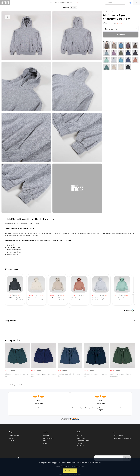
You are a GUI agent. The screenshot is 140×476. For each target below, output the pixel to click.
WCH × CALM (80, 445)
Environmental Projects (83, 440)
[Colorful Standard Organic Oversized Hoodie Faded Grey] (114, 60)
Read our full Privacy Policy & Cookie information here (70, 466)
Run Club (79, 443)
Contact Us (46, 436)
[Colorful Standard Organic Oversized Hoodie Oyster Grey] (114, 67)
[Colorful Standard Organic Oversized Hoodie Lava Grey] (135, 53)
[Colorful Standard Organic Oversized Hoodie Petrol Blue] (128, 53)
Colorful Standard (108, 12)
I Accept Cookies (70, 470)
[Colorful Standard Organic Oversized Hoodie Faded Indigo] (121, 45)
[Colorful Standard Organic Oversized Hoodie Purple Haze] (114, 53)
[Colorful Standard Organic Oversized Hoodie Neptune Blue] (128, 60)
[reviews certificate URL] (70, 419)
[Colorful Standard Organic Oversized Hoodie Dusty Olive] (121, 53)
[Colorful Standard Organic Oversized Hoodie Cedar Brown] (135, 45)
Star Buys (11, 438)
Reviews (45, 443)
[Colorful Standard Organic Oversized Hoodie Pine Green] (106, 67)
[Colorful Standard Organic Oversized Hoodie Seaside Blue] (121, 60)
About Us (79, 436)
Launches (11, 440)
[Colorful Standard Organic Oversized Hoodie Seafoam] (106, 60)
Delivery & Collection (48, 438)
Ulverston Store (81, 438)
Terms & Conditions (118, 436)
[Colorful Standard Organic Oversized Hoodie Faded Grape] (128, 45)
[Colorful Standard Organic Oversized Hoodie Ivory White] (121, 67)
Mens (57, 2)
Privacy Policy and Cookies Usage (122, 438)
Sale (76, 2)
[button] (133, 293)
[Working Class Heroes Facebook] (12, 458)
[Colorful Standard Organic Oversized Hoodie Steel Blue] (106, 53)
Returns (45, 440)
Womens (63, 2)
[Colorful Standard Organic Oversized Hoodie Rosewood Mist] (135, 60)
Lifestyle (70, 2)
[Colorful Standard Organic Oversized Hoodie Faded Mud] (106, 45)
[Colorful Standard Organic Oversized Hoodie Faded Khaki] (114, 45)
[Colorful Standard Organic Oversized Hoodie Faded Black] (128, 67)
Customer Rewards (14, 436)
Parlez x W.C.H (48, 2)
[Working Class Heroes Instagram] (18, 458)
